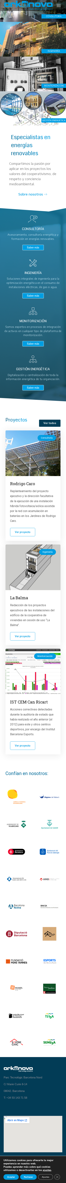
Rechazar (28, 1177)
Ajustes (45, 1177)
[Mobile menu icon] (58, 5)
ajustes (47, 1170)
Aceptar (11, 1177)
